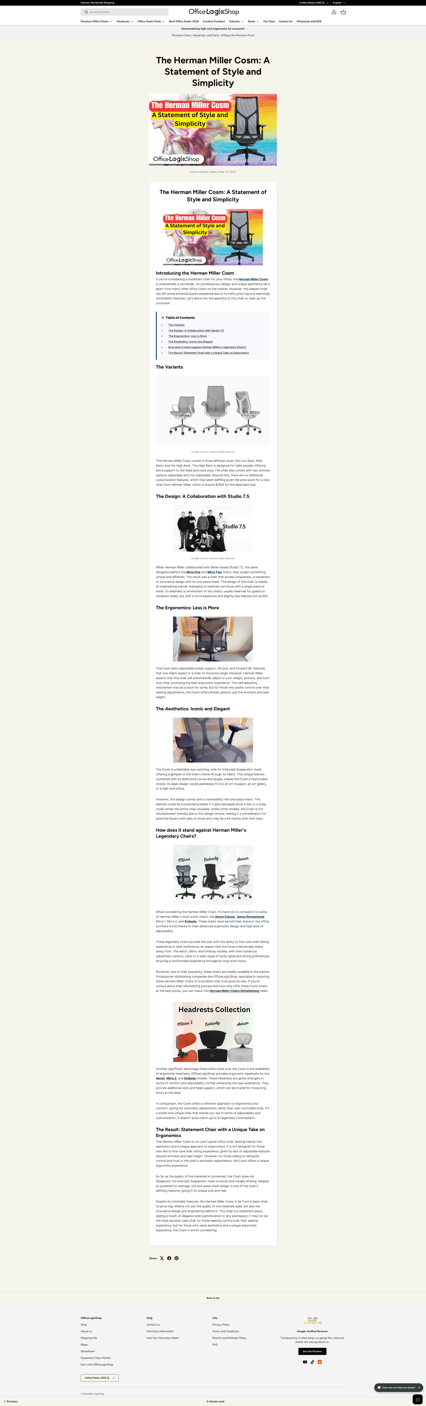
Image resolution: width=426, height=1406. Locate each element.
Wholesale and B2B (309, 21)
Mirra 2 (171, 1078)
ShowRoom (88, 1351)
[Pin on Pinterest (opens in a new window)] (176, 1258)
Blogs (84, 1344)
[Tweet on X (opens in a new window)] (162, 1258)
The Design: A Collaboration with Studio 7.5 (196, 330)
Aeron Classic (225, 916)
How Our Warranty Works (163, 1338)
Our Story (269, 21)
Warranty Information (160, 1331)
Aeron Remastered (250, 916)
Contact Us (286, 21)
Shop (84, 1324)
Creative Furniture (214, 21)
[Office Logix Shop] (214, 11)
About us (86, 1331)
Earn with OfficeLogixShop (97, 1364)
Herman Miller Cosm (253, 279)
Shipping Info (89, 1338)
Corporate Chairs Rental (96, 1357)
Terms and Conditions (225, 1331)
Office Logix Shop (96, 1394)
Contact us (153, 1324)
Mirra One (193, 572)
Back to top (213, 1297)
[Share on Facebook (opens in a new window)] (169, 1258)
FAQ (215, 1344)
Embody (191, 921)
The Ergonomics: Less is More (187, 336)
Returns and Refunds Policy (229, 1338)
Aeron (160, 1078)
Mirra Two (215, 572)
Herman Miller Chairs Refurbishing (234, 991)
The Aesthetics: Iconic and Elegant (190, 341)
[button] (343, 12)
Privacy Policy (221, 1324)
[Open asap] (418, 1399)
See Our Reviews (312, 1351)
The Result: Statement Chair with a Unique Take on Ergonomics (208, 352)
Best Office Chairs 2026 (184, 21)
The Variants (176, 324)
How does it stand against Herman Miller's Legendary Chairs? (207, 347)
